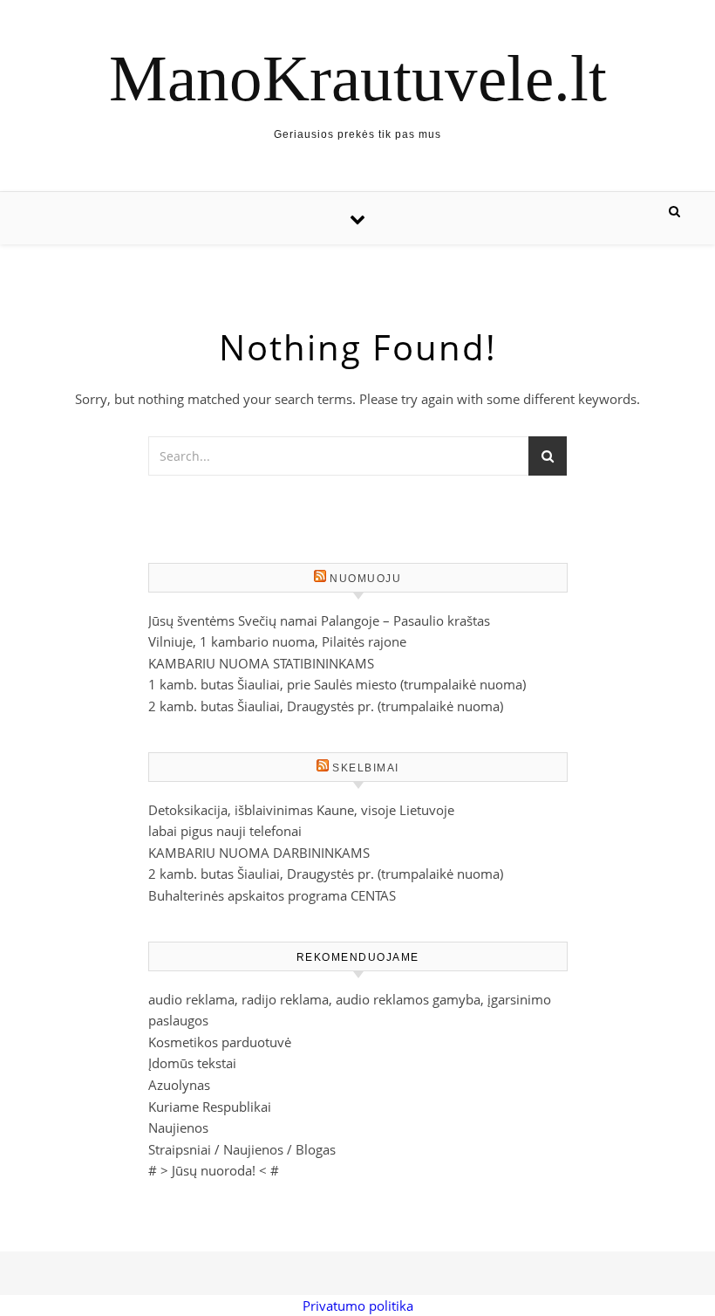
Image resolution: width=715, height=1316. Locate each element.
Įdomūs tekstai (192, 1063)
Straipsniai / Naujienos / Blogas (242, 1149)
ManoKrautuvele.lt (358, 78)
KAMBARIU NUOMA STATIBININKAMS (261, 663)
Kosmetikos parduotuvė (219, 1042)
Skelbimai (365, 768)
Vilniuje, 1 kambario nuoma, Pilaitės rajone (277, 641)
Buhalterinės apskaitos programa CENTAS (272, 895)
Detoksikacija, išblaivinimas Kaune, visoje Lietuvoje (301, 810)
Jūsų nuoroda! (213, 1170)
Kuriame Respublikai (209, 1106)
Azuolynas (179, 1084)
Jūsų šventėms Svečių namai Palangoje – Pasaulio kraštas (319, 620)
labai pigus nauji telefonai (225, 831)
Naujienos (178, 1127)
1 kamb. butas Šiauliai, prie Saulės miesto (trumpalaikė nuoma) (337, 684)
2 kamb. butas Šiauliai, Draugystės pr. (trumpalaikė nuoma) (325, 706)
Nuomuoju (365, 578)
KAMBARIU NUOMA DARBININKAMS (259, 852)
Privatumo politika (358, 1305)
